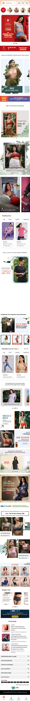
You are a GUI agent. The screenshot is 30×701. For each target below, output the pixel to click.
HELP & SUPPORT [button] (6, 669)
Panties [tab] (17, 219)
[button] (23, 3)
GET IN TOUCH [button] (5, 677)
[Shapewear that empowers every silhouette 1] (6, 340)
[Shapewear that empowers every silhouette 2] (17, 340)
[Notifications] (19, 3)
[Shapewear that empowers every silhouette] (15, 325)
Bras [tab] (10, 219)
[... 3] (11, 463)
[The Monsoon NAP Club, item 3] (11, 397)
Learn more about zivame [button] (9, 656)
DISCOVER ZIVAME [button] (6, 673)
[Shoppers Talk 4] (12, 598)
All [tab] (4, 219)
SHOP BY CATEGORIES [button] (7, 664)
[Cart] (26, 3)
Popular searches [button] (7, 660)
